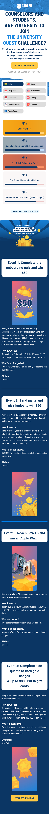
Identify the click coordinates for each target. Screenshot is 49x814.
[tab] (13, 84)
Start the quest (24, 65)
